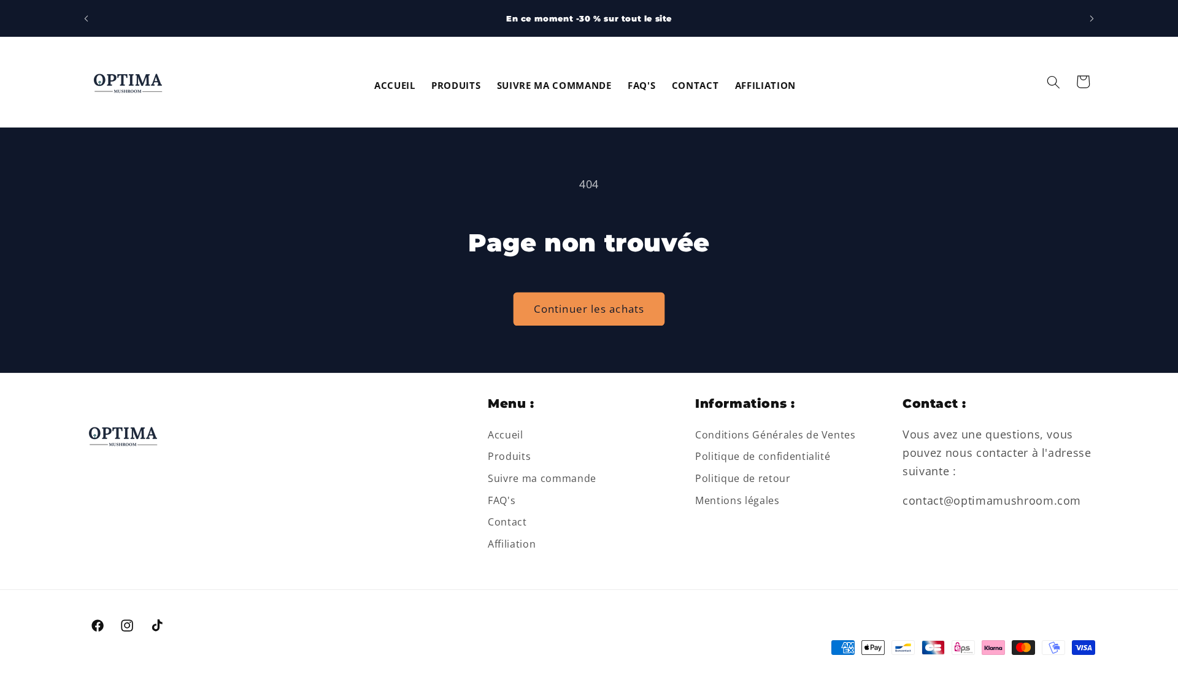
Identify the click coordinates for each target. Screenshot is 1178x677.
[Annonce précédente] (86, 18)
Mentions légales (737, 500)
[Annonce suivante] (1092, 18)
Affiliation (512, 544)
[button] (1053, 81)
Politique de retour (743, 478)
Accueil (505, 435)
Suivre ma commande (542, 478)
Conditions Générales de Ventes (775, 435)
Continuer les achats (589, 309)
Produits (509, 456)
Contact (507, 522)
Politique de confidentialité (762, 456)
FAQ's (501, 500)
